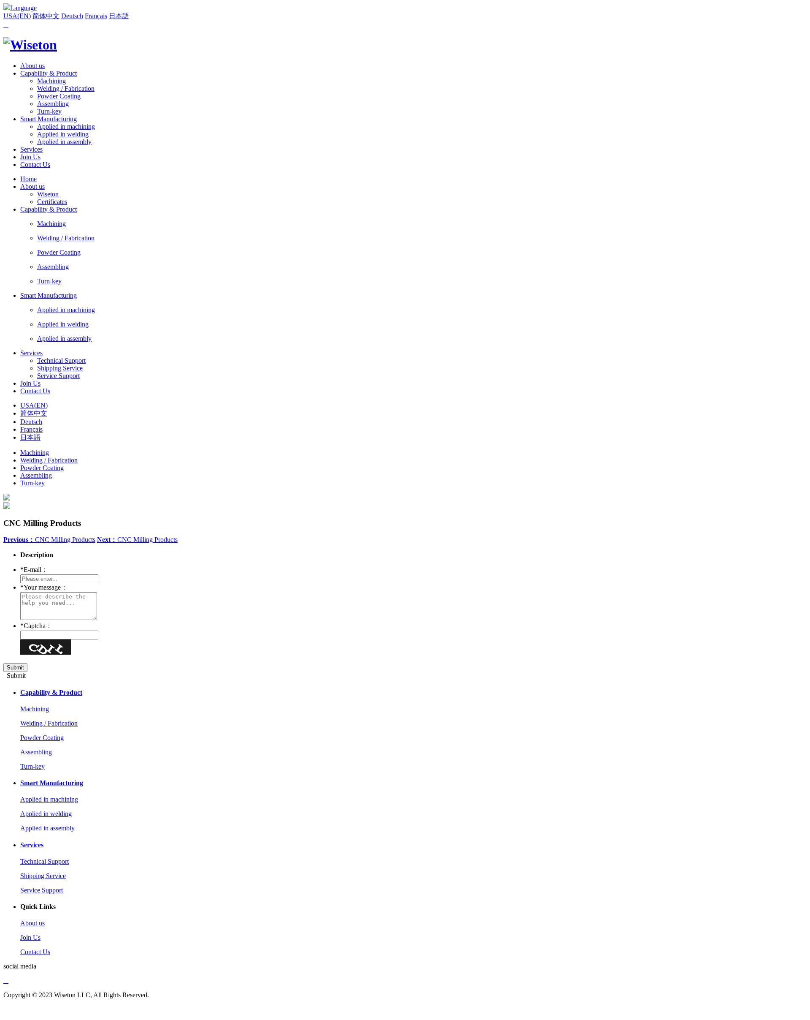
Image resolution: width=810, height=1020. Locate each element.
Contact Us (35, 164)
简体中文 (45, 15)
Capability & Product (48, 73)
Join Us (30, 156)
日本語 (119, 15)
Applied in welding (63, 134)
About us (32, 65)
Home (28, 178)
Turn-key (49, 111)
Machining (51, 80)
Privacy (13, 1009)
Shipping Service (60, 368)
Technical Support (61, 360)
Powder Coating (59, 96)
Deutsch (72, 15)
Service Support (58, 375)
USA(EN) (17, 15)
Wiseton (48, 194)
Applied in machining (66, 126)
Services (31, 149)
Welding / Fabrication (65, 88)
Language (23, 7)
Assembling (53, 103)
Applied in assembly (64, 141)
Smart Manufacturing (48, 118)
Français (96, 15)
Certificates (52, 201)
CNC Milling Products (49, 539)
